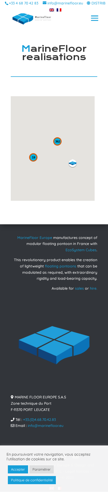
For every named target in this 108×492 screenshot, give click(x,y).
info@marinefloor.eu (45, 425)
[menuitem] (50, 10)
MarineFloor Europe (34, 237)
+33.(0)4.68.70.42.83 (39, 419)
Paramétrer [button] (42, 469)
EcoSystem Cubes (81, 250)
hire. (93, 288)
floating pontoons (60, 266)
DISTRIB (98, 3)
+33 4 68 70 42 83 (23, 3)
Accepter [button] (18, 469)
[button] (72, 163)
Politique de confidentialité (32, 480)
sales (79, 288)
